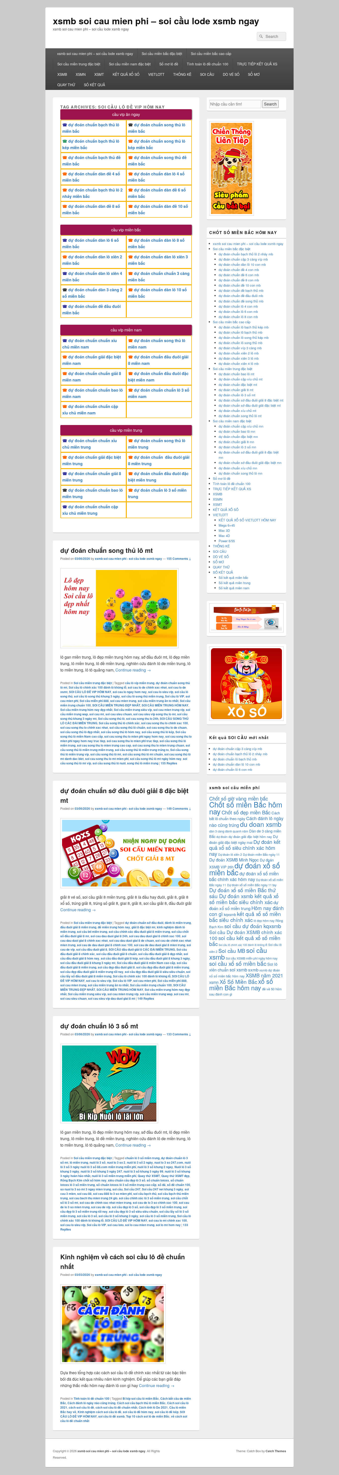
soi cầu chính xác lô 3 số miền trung (144, 1198)
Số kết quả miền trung (234, 582)
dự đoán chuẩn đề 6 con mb (239, 274)
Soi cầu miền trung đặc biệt (78, 63)
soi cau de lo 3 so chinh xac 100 (155, 1202)
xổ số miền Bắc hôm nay (241, 984)
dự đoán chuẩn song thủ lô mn (240, 473)
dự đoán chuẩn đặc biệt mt (238, 384)
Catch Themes (276, 1451)
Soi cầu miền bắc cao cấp (211, 53)
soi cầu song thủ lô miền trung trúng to (142, 750)
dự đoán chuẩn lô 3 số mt (99, 1025)
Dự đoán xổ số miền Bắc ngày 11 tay (251, 885)
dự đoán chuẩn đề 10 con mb (240, 285)
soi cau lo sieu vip (160, 692)
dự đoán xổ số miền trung (243, 905)
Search (270, 104)
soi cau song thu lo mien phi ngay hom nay (134, 736)
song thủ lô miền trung (142, 763)
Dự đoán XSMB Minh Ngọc (234, 860)
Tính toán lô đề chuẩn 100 (207, 63)
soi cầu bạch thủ (144, 1193)
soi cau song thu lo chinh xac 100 (164, 723)
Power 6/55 (227, 540)
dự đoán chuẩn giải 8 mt (236, 389)
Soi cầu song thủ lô (111, 718)
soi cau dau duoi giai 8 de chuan (131, 940)
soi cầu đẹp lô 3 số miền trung (160, 1207)
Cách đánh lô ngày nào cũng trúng (91, 1403)
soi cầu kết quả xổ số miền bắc (244, 940)
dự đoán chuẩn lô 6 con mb (238, 311)
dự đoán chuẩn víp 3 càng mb (240, 348)
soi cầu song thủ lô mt (105, 754)
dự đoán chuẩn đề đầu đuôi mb (241, 295)
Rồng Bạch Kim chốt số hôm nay (83, 1180)
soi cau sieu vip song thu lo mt (154, 714)
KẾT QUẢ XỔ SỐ (126, 74)
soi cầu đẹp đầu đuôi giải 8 (116, 967)
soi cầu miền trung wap (156, 994)
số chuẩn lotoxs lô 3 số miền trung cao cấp (126, 1184)
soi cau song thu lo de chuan (167, 727)
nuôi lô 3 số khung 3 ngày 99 (143, 1171)
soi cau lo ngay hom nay (130, 692)
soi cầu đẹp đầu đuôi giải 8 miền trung (162, 967)
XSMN (81, 74)
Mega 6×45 (227, 525)
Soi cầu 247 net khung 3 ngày (162, 1189)
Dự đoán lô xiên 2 (230, 854)
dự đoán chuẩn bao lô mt (236, 374)
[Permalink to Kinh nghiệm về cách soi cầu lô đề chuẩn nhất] (113, 1366)
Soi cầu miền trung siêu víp (133, 709)
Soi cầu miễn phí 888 (94, 700)
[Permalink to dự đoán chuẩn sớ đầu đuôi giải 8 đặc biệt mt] (126, 890)
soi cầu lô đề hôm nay (138, 1412)
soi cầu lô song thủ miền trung (142, 696)
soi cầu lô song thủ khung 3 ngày (97, 696)
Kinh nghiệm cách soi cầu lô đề (99, 1412)
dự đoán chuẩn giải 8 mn (236, 441)
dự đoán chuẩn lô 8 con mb (238, 316)
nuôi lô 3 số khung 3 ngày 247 (101, 1171)
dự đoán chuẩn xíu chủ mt (237, 410)
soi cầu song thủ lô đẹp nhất (80, 732)
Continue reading (133, 670)
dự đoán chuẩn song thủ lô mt (106, 550)
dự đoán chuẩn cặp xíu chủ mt (241, 379)
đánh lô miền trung (178, 922)
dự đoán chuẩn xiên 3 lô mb (239, 358)
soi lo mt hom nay (168, 1225)
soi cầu (117, 1189)
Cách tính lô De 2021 (153, 1407)
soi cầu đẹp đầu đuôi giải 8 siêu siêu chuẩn (155, 971)
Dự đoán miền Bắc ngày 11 (261, 854)
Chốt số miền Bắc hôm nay (245, 807)
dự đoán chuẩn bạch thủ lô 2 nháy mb (246, 254)
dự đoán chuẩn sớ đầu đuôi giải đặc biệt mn (250, 462)
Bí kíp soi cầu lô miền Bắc (141, 1398)
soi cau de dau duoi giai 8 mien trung (159, 945)
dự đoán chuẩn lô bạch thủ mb (240, 332)
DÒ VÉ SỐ (231, 74)
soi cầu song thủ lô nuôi (109, 763)
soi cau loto (115, 1225)
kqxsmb (230, 914)
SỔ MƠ (254, 74)
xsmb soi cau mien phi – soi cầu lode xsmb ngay (156, 20)
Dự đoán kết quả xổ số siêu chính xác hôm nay (244, 847)
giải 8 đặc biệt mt (143, 927)
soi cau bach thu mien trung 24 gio (93, 1198)
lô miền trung (79, 1162)
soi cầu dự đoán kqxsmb (252, 926)
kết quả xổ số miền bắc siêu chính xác (245, 916)
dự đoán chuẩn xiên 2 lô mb (239, 353)
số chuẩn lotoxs (158, 1180)
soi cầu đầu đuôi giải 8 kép (119, 958)
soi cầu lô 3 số (87, 1216)
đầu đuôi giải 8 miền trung (78, 927)
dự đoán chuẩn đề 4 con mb (239, 269)
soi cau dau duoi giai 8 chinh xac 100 (154, 936)
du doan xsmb (260, 824)
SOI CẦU (207, 74)
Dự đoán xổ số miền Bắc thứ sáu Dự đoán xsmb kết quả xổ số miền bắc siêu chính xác (244, 896)
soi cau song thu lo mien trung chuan (158, 745)
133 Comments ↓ (179, 1034)
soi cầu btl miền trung (92, 931)
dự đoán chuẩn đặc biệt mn (238, 436)
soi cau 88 (84, 1193)
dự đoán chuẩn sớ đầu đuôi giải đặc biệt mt (250, 405)
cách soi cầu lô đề (81, 1407)
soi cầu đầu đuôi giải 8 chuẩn (116, 954)
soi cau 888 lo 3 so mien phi (112, 1193)
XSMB (62, 74)
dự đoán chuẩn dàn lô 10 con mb (242, 264)
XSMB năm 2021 (264, 975)
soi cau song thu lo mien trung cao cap (104, 745)
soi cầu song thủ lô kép (158, 732)
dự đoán (222, 836)
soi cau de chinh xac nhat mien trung (105, 1202)
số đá (162, 1184)
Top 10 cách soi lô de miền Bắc (148, 1416)
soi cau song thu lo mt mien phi (107, 758)
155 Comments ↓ (179, 558)
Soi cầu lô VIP (174, 696)
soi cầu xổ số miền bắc (237, 963)
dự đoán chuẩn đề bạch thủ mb (241, 290)
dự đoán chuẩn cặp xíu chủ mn (241, 426)
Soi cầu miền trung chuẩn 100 (151, 985)
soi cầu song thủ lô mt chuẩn (143, 754)
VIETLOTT (156, 74)
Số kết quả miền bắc (233, 577)
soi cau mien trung (123, 700)
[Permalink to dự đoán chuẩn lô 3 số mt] (109, 1125)
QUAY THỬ (66, 84)
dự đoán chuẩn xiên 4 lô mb (239, 363)
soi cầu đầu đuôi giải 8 (91, 949)
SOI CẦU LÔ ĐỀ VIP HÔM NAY (90, 692)
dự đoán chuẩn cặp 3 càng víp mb (243, 259)
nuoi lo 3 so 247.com (168, 1162)
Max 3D (224, 530)
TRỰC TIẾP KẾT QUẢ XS (257, 63)
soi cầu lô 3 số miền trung (158, 1216)
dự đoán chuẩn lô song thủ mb (240, 342)
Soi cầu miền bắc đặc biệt (162, 53)
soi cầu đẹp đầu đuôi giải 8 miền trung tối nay (91, 971)
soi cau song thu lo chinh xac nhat (84, 727)
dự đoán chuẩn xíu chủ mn (238, 468)
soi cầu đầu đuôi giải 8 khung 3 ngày (164, 958)
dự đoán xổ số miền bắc (244, 868)
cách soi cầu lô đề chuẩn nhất (116, 1407)
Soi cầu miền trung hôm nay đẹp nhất (86, 709)
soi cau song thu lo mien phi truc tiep (132, 741)
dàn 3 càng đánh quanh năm (228, 831)
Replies (169, 763)
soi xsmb (238, 969)
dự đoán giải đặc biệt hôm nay (250, 836)
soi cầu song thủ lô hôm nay (120, 732)
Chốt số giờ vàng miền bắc (238, 798)
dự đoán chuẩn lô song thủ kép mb (244, 337)
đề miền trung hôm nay (114, 927)
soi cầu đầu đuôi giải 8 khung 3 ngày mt (87, 963)
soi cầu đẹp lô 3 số (125, 1207)
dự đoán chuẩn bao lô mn (237, 431)
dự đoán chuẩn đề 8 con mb (239, 280)
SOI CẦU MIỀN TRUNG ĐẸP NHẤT (116, 705)
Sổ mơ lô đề (168, 63)
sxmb (253, 969)
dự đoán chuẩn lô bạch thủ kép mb (244, 327)
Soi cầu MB (231, 950)
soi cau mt (96, 714)
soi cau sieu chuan (118, 714)
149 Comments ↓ (179, 808)
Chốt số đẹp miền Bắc (246, 812)
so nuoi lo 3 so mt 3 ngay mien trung (85, 1189)
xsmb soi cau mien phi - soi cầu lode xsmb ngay (128, 558)
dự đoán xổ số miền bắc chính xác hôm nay (244, 876)
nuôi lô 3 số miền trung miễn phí (114, 1176)
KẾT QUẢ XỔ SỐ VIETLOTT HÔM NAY (247, 520)
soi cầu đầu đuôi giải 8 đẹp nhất (160, 954)
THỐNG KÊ (182, 74)
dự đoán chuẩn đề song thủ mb (241, 301)
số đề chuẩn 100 (178, 1184)
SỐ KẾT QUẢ (94, 84)
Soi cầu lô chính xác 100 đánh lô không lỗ (97, 687)
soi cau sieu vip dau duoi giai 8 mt (111, 998)
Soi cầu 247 (132, 1189)
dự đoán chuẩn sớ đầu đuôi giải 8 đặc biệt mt (251, 400)
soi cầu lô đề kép (166, 1412)
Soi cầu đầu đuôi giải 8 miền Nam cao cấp (146, 963)
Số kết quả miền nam (234, 588)
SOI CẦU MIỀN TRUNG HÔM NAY (165, 705)
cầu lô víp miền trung (139, 683)
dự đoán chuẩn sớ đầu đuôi (144, 922)
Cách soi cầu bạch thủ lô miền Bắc (141, 1403)
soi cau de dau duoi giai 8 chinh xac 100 (105, 945)
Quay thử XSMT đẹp (175, 1176)
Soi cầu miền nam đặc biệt (130, 63)
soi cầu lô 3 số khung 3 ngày (118, 1216)
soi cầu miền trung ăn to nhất (158, 700)
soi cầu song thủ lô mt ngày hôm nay (155, 758)
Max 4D (224, 535)
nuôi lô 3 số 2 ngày (140, 1162)
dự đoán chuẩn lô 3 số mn (237, 447)
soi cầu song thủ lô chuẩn (127, 727)
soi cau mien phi (144, 980)
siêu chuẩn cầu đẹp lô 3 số (126, 1180)
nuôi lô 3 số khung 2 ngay (155, 1167)
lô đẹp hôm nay (264, 920)
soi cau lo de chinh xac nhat (147, 687)
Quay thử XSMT (149, 1176)
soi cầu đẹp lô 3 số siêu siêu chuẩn (133, 1211)
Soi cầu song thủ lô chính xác (119, 723)
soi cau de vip (100, 1207)
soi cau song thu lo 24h (142, 718)
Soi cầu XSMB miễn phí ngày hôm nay (251, 958)
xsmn (214, 982)
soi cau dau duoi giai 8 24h (109, 936)
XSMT (99, 74)
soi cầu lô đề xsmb (111, 1416)
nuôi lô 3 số (97, 1162)
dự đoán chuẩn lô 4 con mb (238, 306)
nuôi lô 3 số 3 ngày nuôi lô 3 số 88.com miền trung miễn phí (125, 1164)
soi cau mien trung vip (168, 709)
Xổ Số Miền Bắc (238, 981)
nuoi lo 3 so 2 (116, 1162)
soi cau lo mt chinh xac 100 (168, 1220)
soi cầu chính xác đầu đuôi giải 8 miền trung (139, 931)
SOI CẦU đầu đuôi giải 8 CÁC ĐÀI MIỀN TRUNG (142, 949)
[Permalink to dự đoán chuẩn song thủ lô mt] (119, 650)
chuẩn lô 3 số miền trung (142, 1158)
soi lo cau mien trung (139, 1225)
